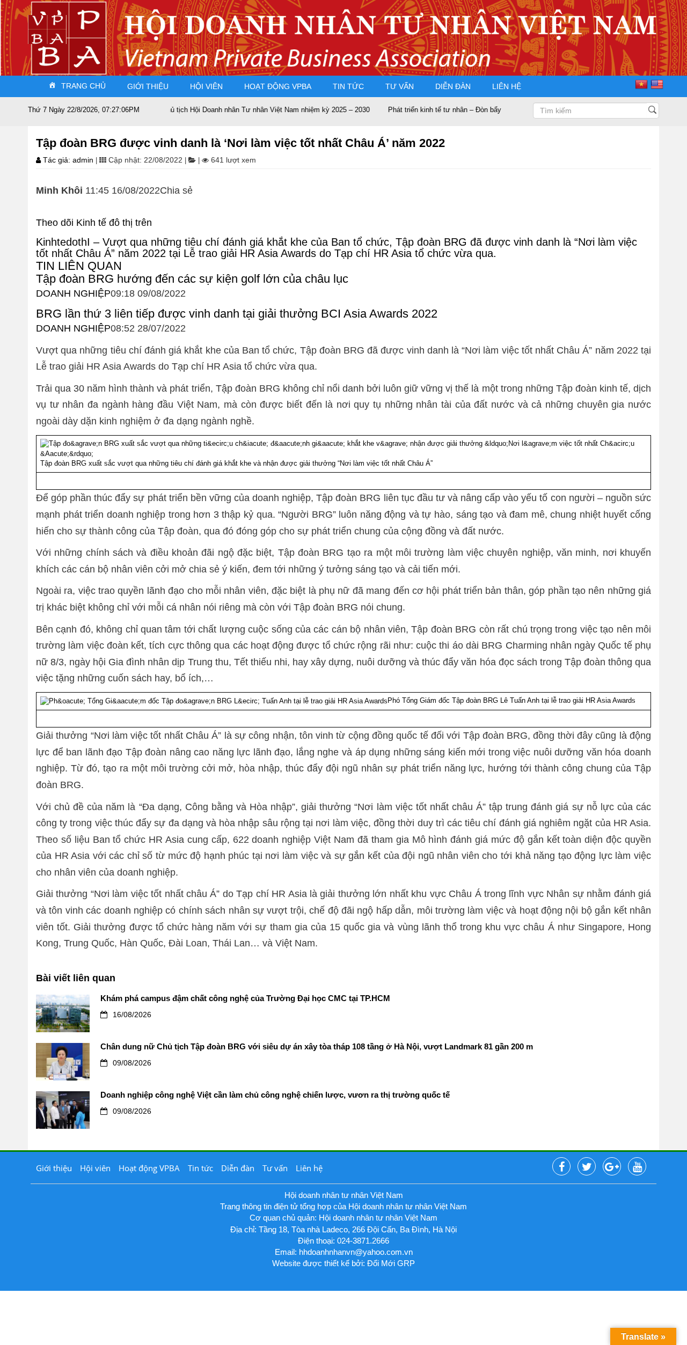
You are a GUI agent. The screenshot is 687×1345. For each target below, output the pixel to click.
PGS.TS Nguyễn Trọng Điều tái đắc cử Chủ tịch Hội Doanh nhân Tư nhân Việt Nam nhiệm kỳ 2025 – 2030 (182, 110)
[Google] (611, 1167)
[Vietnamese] (643, 84)
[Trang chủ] (47, 29)
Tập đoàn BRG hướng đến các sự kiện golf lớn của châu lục (192, 278)
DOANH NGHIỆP (73, 293)
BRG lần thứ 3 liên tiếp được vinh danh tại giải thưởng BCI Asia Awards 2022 (236, 313)
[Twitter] (586, 1167)
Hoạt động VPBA (277, 86)
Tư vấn (399, 86)
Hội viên (206, 86)
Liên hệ (506, 86)
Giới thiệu (148, 86)
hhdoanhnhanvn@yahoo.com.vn (356, 1251)
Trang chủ (83, 86)
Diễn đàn (453, 86)
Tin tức (348, 86)
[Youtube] (637, 1167)
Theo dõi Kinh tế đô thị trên (95, 222)
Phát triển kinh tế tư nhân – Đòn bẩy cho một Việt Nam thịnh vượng (473, 110)
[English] (658, 84)
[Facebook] (561, 1167)
